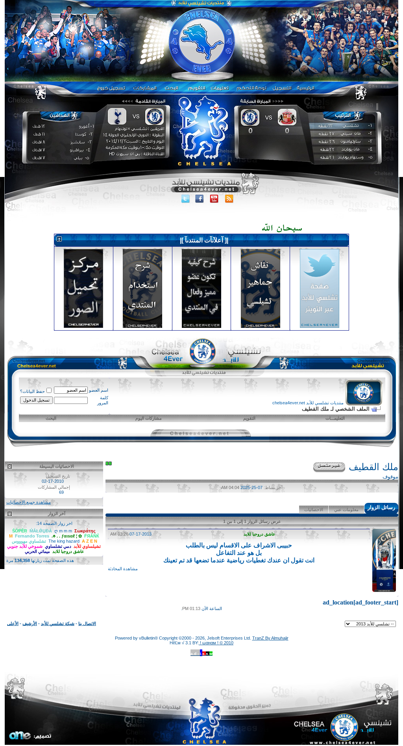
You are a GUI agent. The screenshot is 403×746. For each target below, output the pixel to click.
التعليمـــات (335, 418)
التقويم (249, 418)
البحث (51, 418)
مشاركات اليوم (148, 418)
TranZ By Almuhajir (270, 638)
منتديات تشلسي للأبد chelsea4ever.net (308, 402)
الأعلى (12, 623)
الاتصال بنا (87, 623)
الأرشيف (29, 623)
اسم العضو (98, 390)
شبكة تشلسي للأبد (57, 623)
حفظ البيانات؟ (32, 391)
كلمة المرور (102, 400)
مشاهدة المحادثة (123, 568)
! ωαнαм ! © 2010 (216, 642)
